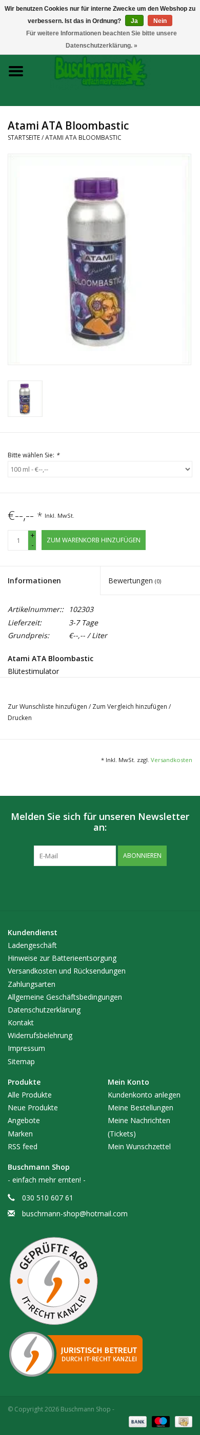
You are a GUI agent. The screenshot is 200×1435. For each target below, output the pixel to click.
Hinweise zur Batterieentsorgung (62, 958)
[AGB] (100, 1281)
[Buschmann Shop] (116, 70)
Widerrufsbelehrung (40, 1035)
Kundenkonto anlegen (144, 1095)
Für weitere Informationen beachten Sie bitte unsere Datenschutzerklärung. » (101, 39)
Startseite (24, 137)
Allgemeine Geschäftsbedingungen (65, 997)
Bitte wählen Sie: (33, 455)
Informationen (34, 580)
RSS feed (22, 1146)
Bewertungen (134, 580)
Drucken (20, 717)
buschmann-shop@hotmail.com (75, 1213)
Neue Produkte (33, 1107)
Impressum (26, 1048)
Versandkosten (171, 760)
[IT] (100, 1354)
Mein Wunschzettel (139, 1146)
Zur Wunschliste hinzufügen (48, 706)
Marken (20, 1133)
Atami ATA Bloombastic (83, 137)
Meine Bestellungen (140, 1107)
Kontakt (21, 1022)
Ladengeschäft (32, 945)
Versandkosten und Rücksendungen (67, 971)
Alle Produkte (30, 1095)
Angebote (24, 1120)
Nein (160, 21)
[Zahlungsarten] (136, 1421)
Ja (134, 21)
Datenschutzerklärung (44, 1010)
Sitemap (21, 1061)
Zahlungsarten (31, 984)
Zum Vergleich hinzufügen (130, 706)
